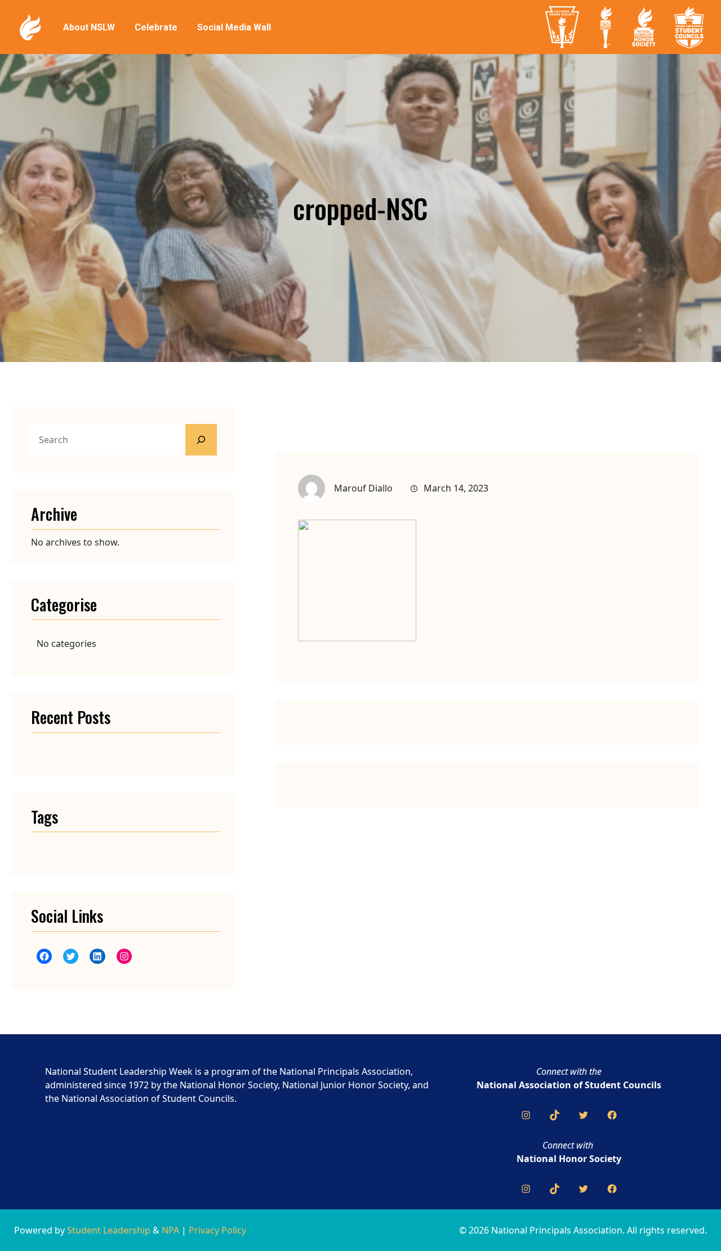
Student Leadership (108, 1230)
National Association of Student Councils (569, 1085)
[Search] (201, 439)
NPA (170, 1230)
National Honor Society (569, 1158)
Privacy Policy (217, 1230)
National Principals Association (345, 1071)
